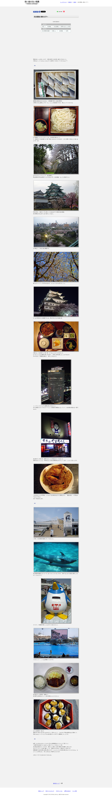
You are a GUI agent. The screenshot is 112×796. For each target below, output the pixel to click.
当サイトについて (50, 791)
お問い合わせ (67, 791)
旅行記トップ (56, 783)
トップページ (63, 2)
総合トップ (41, 791)
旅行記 (70, 2)
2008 (74, 2)
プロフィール (59, 791)
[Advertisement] (56, 44)
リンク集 (74, 791)
